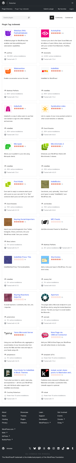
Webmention (19, 68)
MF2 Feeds (55, 219)
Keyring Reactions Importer (21, 296)
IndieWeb (55, 68)
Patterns (23, 423)
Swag (60, 423)
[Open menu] (73, 3)
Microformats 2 (57, 144)
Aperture (55, 295)
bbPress (6, 436)
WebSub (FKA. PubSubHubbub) (20, 32)
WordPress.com (8, 429)
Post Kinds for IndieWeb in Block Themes (24, 371)
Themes (23, 416)
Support (42, 416)
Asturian (9, 448)
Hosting (5, 419)
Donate (61, 419)
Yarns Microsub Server (23, 332)
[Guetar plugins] (29, 18)
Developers (43, 419)
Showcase (24, 412)
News (4, 416)
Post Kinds (18, 181)
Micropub (18, 144)
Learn (41, 412)
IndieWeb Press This (22, 257)
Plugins (23, 419)
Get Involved (62, 412)
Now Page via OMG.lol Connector (59, 333)
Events (60, 416)
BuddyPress (7, 440)
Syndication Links (58, 106)
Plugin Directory (7, 9)
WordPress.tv (45, 423)
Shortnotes (55, 257)
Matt (5, 433)
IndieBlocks (55, 181)
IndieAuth (18, 106)
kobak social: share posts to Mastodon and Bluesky (61, 371)
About (4, 412)
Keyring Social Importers (24, 219)
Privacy (4, 423)
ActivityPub (56, 31)
